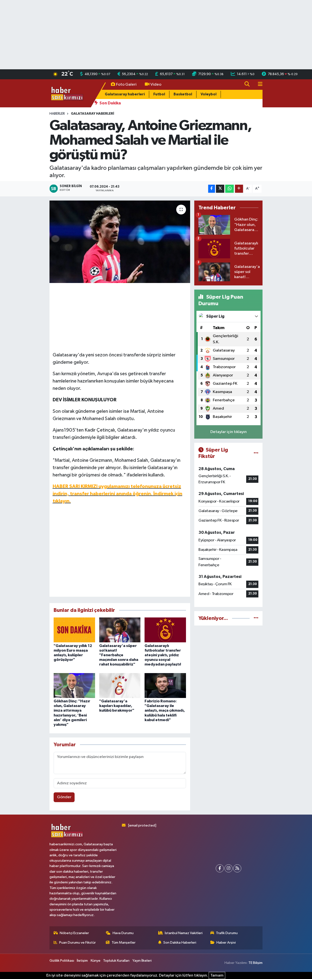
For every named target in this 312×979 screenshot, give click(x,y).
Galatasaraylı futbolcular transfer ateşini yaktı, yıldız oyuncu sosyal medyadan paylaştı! (163, 655)
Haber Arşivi (226, 942)
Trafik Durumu (227, 933)
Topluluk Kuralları (116, 960)
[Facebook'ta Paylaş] (211, 189)
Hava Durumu (123, 933)
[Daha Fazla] (239, 189)
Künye (95, 960)
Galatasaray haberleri (125, 94)
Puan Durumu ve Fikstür (77, 942)
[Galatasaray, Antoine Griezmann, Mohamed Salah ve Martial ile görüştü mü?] (119, 242)
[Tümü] (256, 618)
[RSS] (237, 868)
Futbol (159, 94)
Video (155, 84)
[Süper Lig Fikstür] (256, 453)
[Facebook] (220, 868)
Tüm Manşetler (124, 942)
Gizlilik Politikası (61, 960)
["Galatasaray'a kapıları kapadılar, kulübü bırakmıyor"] (120, 685)
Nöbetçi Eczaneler (74, 933)
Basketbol (183, 94)
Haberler (57, 113)
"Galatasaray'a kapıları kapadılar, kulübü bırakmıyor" (116, 705)
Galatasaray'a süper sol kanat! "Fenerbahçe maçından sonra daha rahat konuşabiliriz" (118, 655)
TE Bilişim (255, 963)
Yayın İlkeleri (142, 960)
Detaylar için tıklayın (228, 432)
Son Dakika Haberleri (179, 942)
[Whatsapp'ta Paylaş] (229, 189)
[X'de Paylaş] (220, 189)
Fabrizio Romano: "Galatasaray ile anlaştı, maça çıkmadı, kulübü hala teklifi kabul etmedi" (165, 710)
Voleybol (208, 94)
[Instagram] (228, 868)
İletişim (82, 960)
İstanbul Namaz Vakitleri (184, 933)
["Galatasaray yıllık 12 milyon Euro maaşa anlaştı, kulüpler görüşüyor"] (74, 630)
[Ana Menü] (258, 84)
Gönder (64, 797)
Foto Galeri (126, 84)
